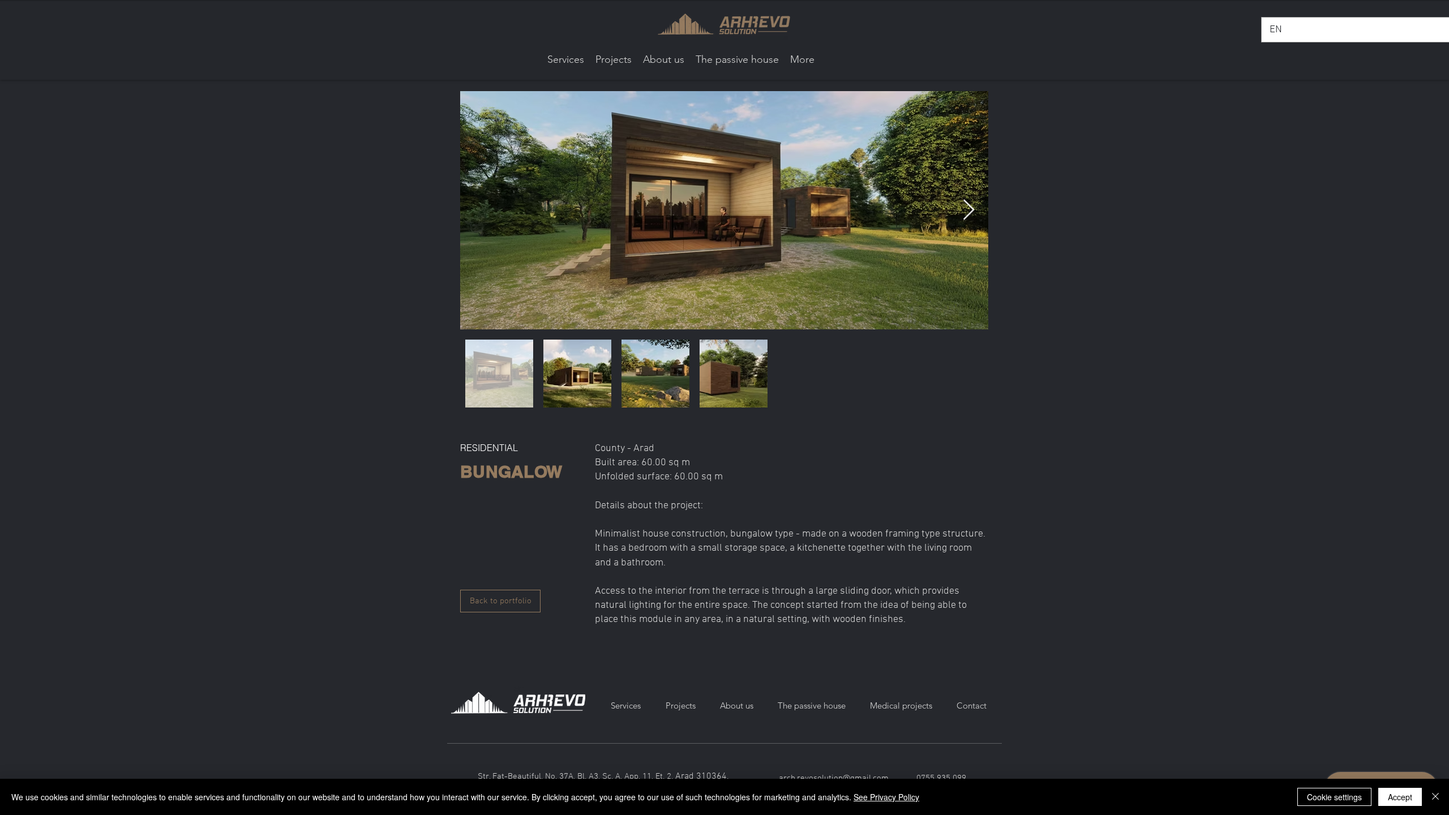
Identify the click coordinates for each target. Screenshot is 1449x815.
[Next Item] (968, 210)
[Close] (1435, 797)
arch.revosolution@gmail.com (834, 778)
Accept (1400, 797)
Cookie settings (1334, 797)
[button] (613, 59)
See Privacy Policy (886, 797)
